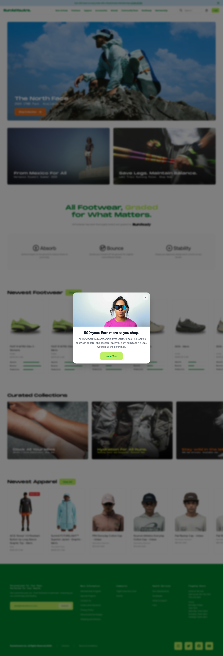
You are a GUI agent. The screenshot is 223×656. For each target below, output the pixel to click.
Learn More (111, 356)
